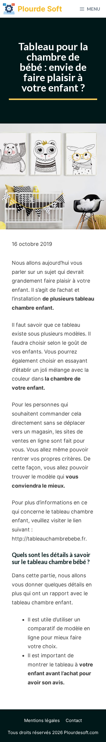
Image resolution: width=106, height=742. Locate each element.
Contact (74, 720)
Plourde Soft (40, 8)
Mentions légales (42, 720)
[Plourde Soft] (9, 9)
